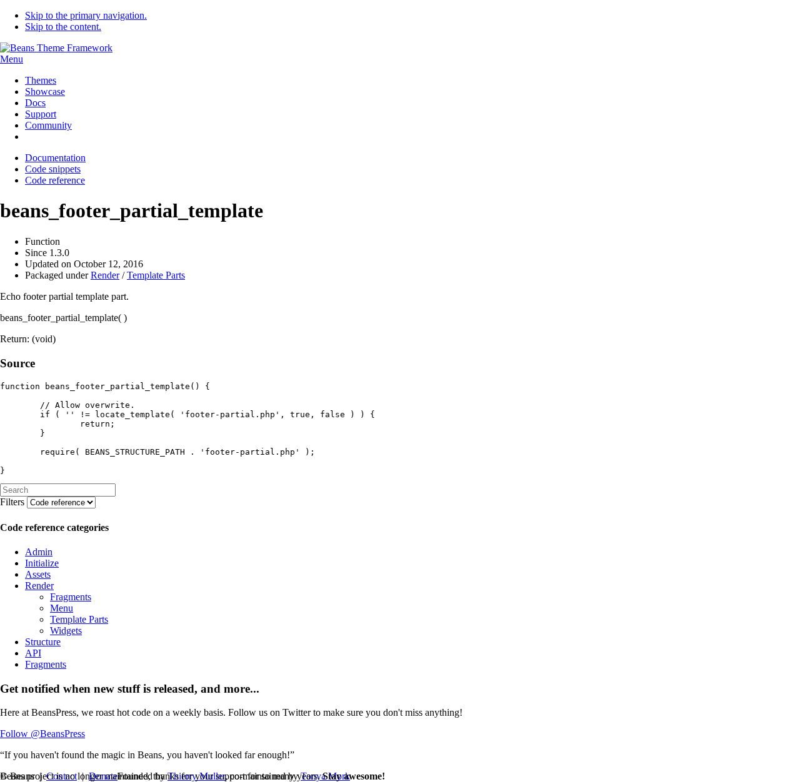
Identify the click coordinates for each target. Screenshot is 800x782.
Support (40, 114)
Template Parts (156, 275)
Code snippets (53, 169)
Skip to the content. (63, 26)
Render (105, 275)
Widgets (66, 630)
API (33, 653)
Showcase (45, 91)
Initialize (42, 563)
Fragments (70, 596)
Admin (38, 552)
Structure (43, 641)
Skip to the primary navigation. (86, 15)
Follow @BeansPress (42, 733)
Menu (11, 59)
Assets (38, 574)
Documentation (55, 157)
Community (48, 125)
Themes (40, 80)
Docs (35, 102)
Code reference (55, 180)
